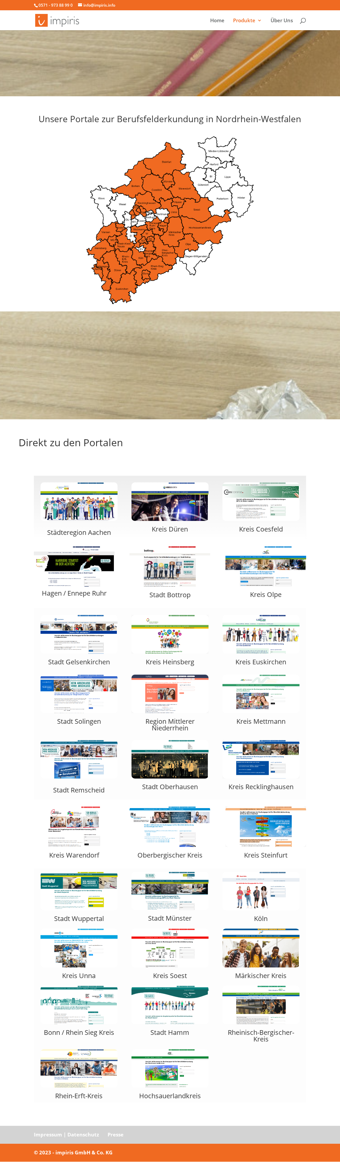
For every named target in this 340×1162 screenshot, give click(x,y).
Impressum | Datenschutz (66, 1134)
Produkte (244, 21)
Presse (116, 1134)
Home (217, 21)
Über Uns (282, 21)
